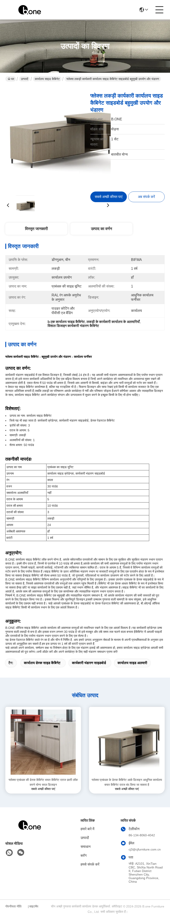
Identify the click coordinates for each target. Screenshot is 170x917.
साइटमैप (33, 906)
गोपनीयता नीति (13, 906)
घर (12, 79)
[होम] (29, 830)
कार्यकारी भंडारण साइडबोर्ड (89, 663)
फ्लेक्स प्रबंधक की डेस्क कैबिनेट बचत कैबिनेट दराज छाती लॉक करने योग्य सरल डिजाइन (43, 782)
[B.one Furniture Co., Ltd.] (29, 9)
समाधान (86, 847)
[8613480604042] (9, 852)
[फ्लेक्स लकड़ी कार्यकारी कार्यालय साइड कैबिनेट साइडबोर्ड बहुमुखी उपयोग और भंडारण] (58, 139)
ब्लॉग (84, 855)
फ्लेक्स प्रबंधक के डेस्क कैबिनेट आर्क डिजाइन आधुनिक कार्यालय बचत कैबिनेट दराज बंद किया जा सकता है (127, 782)
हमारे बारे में (87, 829)
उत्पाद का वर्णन (101, 229)
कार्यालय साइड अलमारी (132, 663)
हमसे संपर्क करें (90, 864)
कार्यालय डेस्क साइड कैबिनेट (42, 663)
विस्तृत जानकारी (36, 229)
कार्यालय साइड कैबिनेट (47, 79)
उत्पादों (24, 79)
